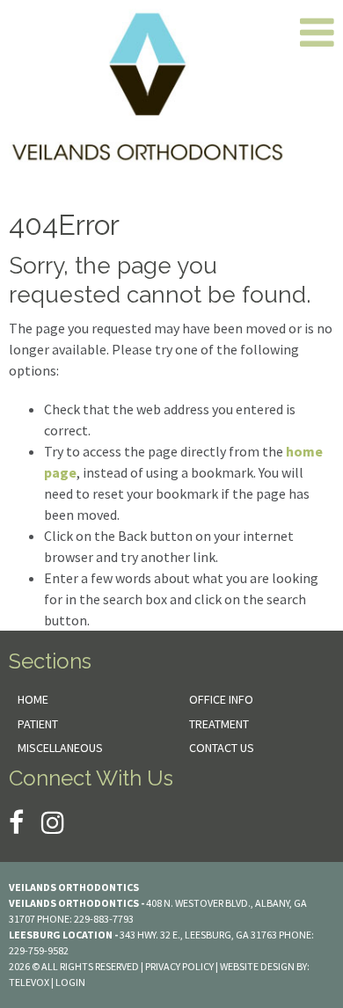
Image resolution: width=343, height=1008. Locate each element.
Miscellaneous (60, 748)
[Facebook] (16, 822)
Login (70, 982)
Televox (29, 982)
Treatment (219, 724)
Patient (38, 724)
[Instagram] (52, 822)
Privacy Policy (179, 966)
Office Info (221, 699)
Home (33, 699)
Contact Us (221, 748)
